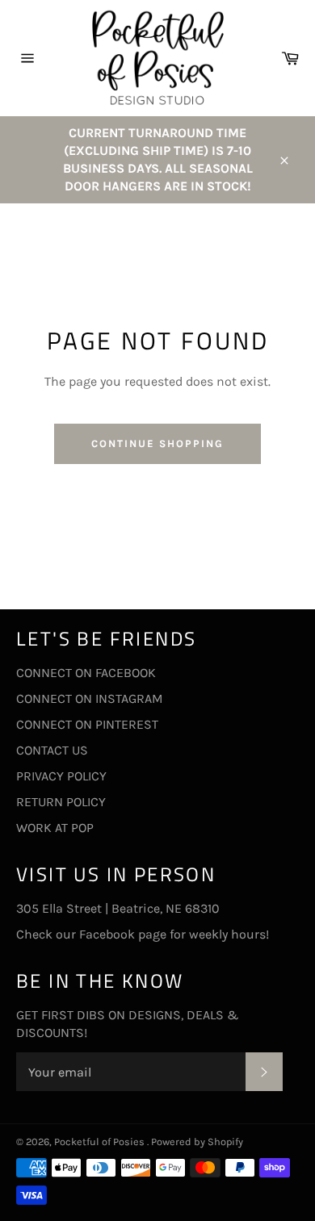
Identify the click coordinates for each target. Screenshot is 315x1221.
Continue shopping (157, 443)
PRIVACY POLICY (61, 776)
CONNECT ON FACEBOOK (86, 672)
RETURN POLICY (61, 801)
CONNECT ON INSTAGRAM (89, 698)
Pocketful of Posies (100, 1141)
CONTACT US (52, 750)
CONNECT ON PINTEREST (87, 724)
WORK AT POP (55, 827)
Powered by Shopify (197, 1141)
